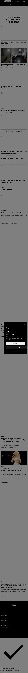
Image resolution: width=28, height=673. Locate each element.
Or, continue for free (15, 351)
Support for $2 (15, 343)
